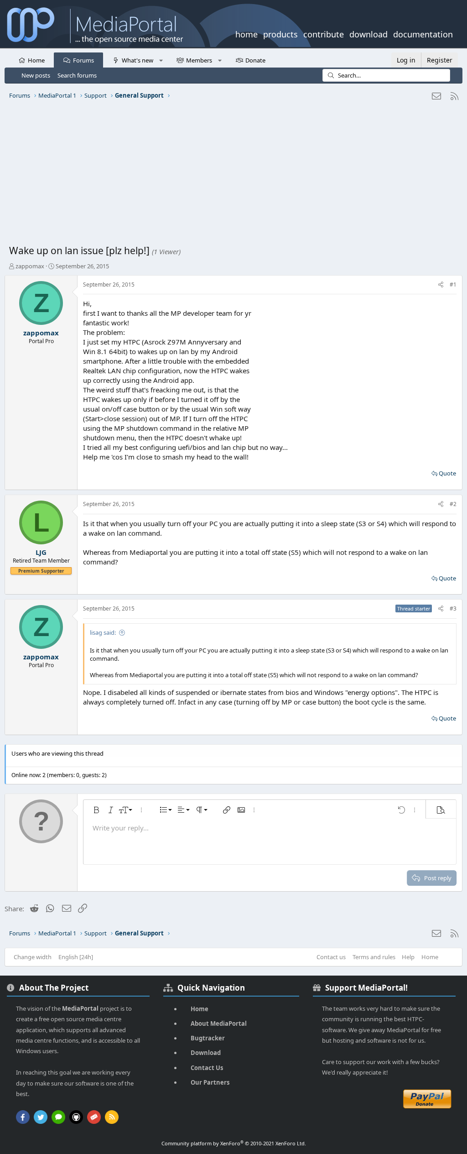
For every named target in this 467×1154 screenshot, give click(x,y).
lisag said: (103, 632)
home (246, 33)
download (368, 33)
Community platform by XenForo (233, 1143)
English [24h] (75, 957)
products (280, 33)
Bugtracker (208, 1038)
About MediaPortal (219, 1023)
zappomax (30, 266)
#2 (453, 504)
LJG (41, 552)
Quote (447, 473)
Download (206, 1053)
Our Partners (210, 1082)
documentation (423, 33)
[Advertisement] (233, 176)
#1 (453, 284)
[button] (160, 59)
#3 (453, 608)
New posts (35, 75)
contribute (323, 33)
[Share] (440, 285)
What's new (137, 60)
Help (408, 957)
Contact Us (207, 1068)
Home (36, 60)
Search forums (77, 75)
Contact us (331, 957)
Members (199, 60)
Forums (83, 60)
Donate (255, 60)
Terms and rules (374, 957)
